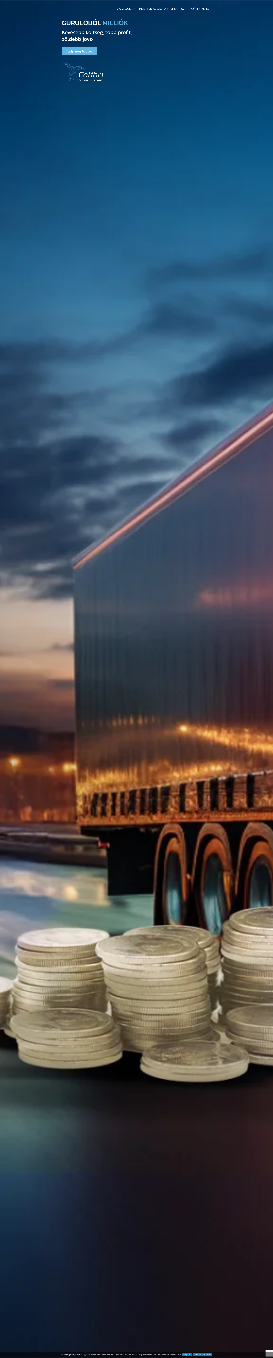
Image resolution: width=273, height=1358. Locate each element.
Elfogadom (186, 1355)
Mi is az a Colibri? (124, 9)
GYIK (184, 9)
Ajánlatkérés (200, 9)
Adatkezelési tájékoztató (202, 1355)
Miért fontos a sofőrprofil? (158, 9)
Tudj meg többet (79, 51)
